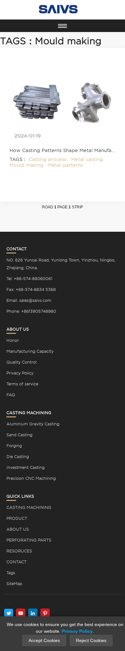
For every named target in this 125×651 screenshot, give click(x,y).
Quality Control (21, 362)
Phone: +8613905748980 (31, 311)
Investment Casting (25, 467)
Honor (12, 340)
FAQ (10, 394)
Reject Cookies (91, 640)
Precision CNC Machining (31, 478)
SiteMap (14, 583)
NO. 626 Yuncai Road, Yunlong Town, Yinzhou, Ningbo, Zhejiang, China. (60, 264)
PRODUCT (16, 518)
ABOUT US (17, 529)
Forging (14, 445)
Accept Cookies (44, 640)
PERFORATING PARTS (28, 540)
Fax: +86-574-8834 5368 (31, 289)
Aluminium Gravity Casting (32, 424)
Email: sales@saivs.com (28, 300)
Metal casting (87, 159)
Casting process (47, 159)
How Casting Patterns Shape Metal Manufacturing (62, 150)
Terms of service (22, 384)
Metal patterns (65, 165)
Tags (10, 572)
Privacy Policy (19, 373)
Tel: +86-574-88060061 (29, 278)
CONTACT (16, 561)
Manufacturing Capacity (30, 351)
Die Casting (17, 456)
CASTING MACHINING (28, 507)
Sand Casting (19, 434)
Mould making (26, 165)
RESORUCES (19, 551)
